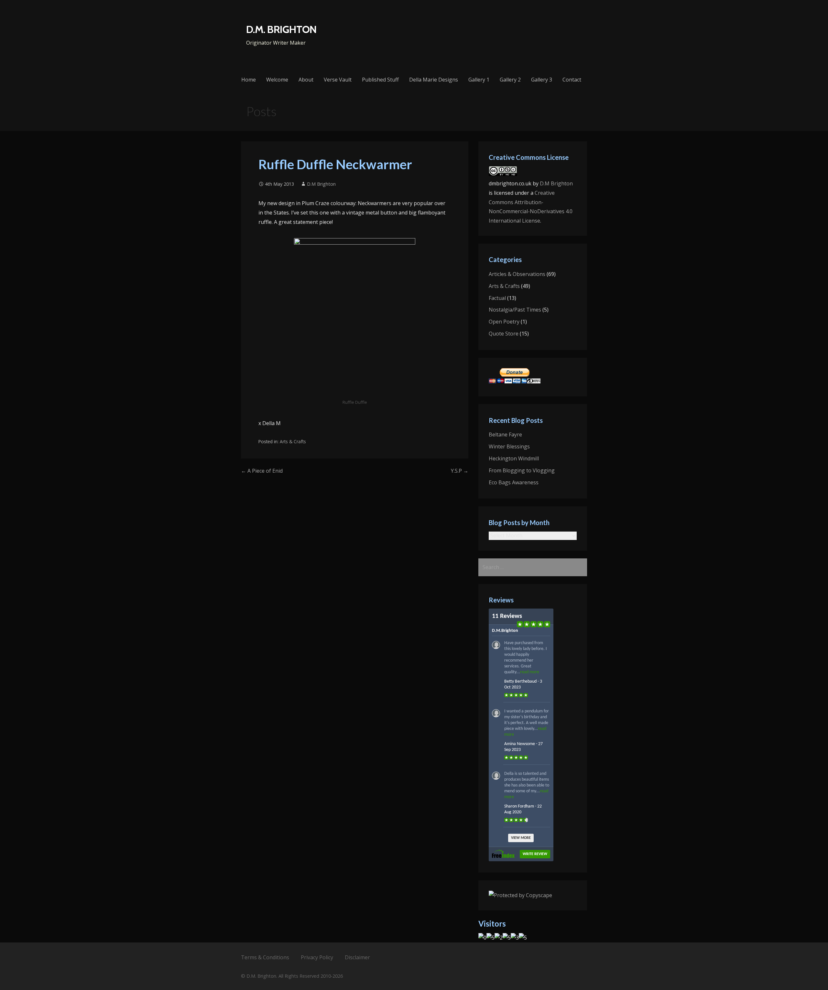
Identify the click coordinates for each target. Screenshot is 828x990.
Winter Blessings (509, 446)
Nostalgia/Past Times (515, 309)
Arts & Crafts (293, 441)
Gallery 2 (510, 79)
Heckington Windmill (514, 458)
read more (529, 672)
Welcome (277, 79)
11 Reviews (507, 616)
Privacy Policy (317, 957)
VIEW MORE (521, 838)
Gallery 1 (478, 79)
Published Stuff (380, 79)
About (306, 79)
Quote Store (503, 333)
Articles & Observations (517, 274)
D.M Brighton (321, 184)
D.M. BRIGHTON (281, 29)
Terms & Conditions (265, 957)
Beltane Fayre (505, 434)
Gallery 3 (541, 79)
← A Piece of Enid (262, 470)
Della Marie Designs (433, 79)
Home (248, 79)
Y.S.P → (459, 470)
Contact (571, 79)
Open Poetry (504, 321)
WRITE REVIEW (535, 854)
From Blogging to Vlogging (522, 470)
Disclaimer (357, 957)
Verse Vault (338, 79)
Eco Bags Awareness (514, 482)
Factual (497, 298)
